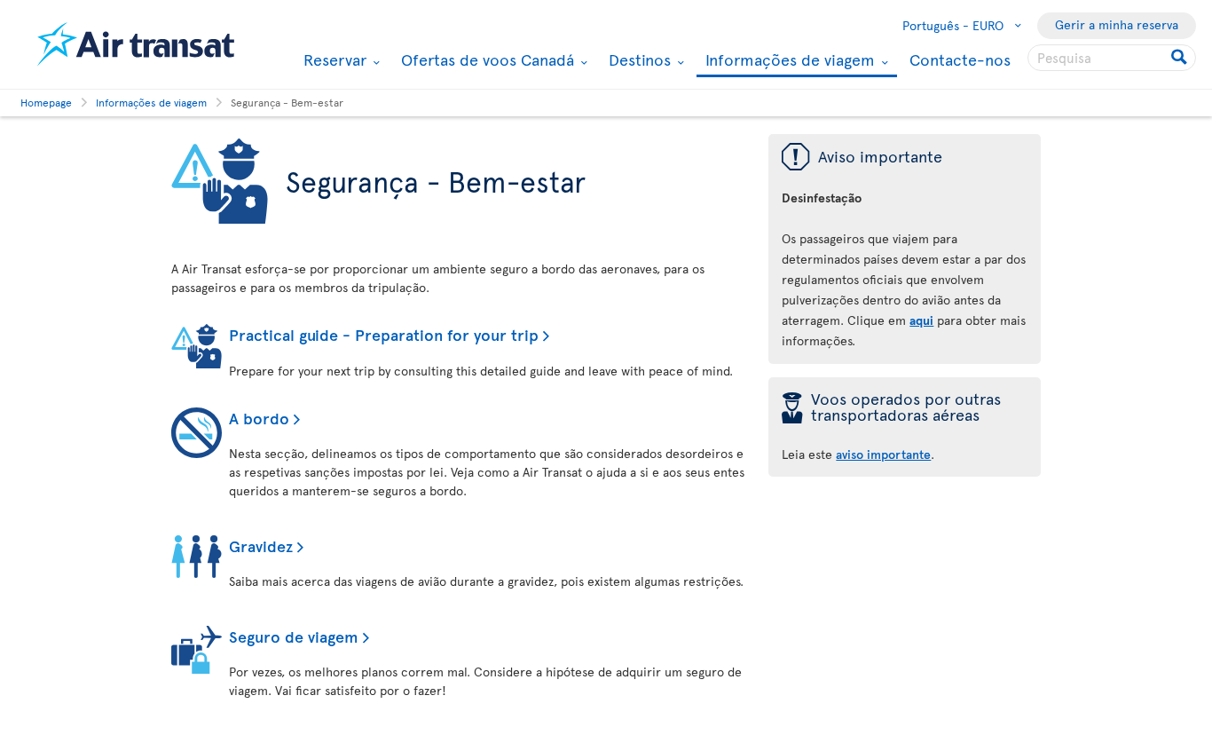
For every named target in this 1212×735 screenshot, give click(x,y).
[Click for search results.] (1180, 57)
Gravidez (261, 545)
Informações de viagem (788, 60)
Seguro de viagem (293, 636)
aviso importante (883, 454)
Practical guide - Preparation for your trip (384, 334)
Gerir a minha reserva (1116, 24)
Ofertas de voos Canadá (485, 59)
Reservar (333, 59)
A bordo (259, 418)
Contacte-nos (960, 59)
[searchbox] (1111, 57)
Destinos (637, 59)
